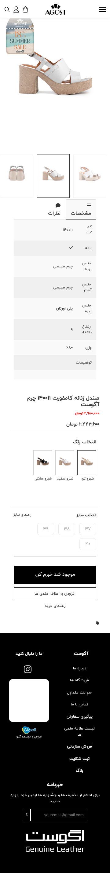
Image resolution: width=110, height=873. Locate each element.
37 (88, 529)
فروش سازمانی (79, 746)
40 (87, 544)
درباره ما (79, 668)
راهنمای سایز (22, 514)
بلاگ (79, 770)
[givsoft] (29, 729)
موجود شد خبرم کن (55, 574)
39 (45, 529)
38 (67, 529)
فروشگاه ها (79, 680)
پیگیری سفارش (80, 716)
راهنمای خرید (55, 606)
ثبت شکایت (79, 758)
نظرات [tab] (54, 213)
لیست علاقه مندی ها (79, 731)
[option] (55, 79)
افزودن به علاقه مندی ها (55, 593)
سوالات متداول (79, 692)
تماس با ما (79, 704)
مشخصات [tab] (81, 213)
